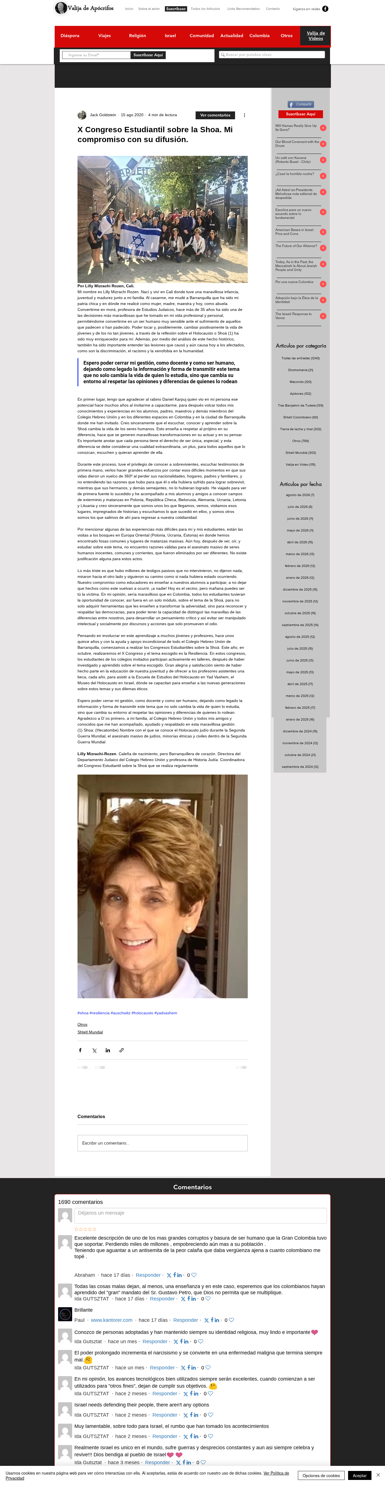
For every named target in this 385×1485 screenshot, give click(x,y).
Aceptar (360, 1475)
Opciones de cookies (321, 1475)
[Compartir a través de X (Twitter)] (94, 1050)
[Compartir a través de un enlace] (121, 1050)
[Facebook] (325, 9)
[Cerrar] (378, 1475)
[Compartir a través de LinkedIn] (107, 1050)
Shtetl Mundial (90, 1032)
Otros (82, 1024)
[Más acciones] (244, 115)
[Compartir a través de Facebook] (80, 1050)
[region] (70, 36)
